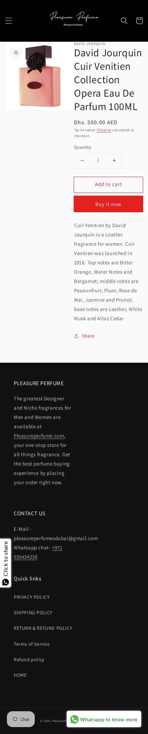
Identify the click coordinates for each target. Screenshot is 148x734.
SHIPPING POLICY (33, 612)
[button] (8, 20)
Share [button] (88, 336)
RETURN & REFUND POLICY (43, 628)
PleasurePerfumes (64, 721)
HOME (20, 675)
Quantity (82, 147)
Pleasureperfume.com (39, 435)
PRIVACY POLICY (32, 597)
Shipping (104, 130)
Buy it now (108, 204)
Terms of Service (32, 644)
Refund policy (29, 659)
